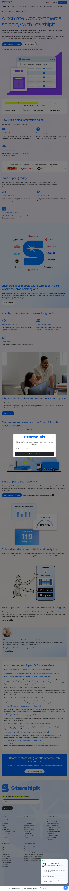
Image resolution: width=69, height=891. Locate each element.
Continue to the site (34, 454)
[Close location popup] (53, 436)
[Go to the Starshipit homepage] (34, 437)
